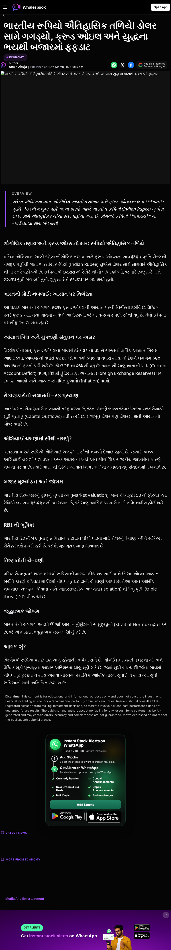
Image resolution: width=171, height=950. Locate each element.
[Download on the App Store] (103, 817)
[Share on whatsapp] (114, 65)
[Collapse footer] (166, 915)
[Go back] (3, 15)
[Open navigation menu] (5, 7)
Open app (160, 7)
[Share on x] (122, 65)
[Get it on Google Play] (67, 817)
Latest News (16, 832)
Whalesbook (34, 7)
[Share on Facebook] (131, 65)
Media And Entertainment (24, 898)
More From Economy (23, 859)
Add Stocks (85, 804)
